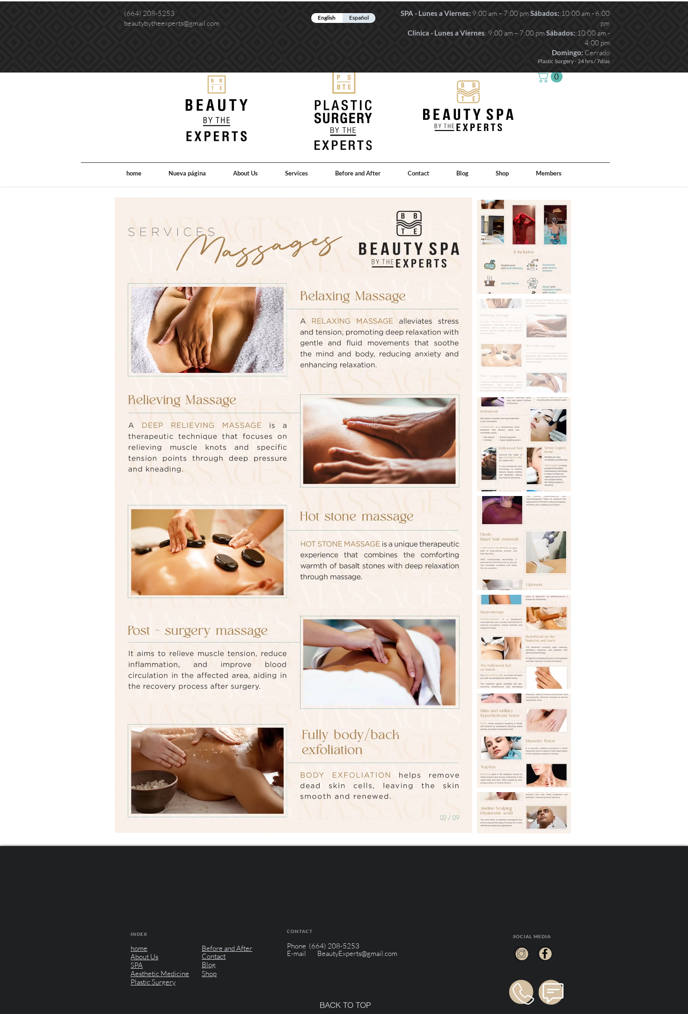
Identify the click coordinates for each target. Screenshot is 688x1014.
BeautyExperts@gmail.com (357, 953)
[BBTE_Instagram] (521, 953)
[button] (550, 76)
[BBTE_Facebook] (544, 953)
